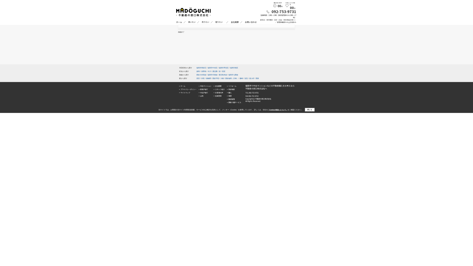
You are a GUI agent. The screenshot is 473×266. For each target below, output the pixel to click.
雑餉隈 (208, 78)
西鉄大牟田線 (201, 75)
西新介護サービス (234, 102)
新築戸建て (204, 89)
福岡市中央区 (212, 68)
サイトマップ (185, 92)
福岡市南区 (234, 68)
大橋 (222, 78)
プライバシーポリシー (188, 89)
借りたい (219, 22)
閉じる (309, 110)
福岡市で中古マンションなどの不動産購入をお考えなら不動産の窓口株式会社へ (270, 87)
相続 (230, 96)
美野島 (203, 71)
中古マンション (205, 86)
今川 (209, 71)
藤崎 (241, 78)
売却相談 (231, 89)
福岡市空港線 (212, 75)
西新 (257, 78)
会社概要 (218, 86)
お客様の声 (219, 92)
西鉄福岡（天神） (231, 78)
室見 (246, 78)
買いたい (192, 22)
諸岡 (198, 71)
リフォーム (232, 86)
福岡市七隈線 (233, 75)
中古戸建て (204, 92)
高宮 (223, 71)
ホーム (182, 86)
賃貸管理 (231, 99)
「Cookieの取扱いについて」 (277, 110)
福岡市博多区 (201, 68)
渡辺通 (214, 71)
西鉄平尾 (215, 78)
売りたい (205, 22)
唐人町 (251, 78)
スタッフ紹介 (220, 89)
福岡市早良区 (223, 68)
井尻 (202, 78)
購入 (230, 92)
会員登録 (218, 96)
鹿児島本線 (223, 75)
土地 (201, 96)
